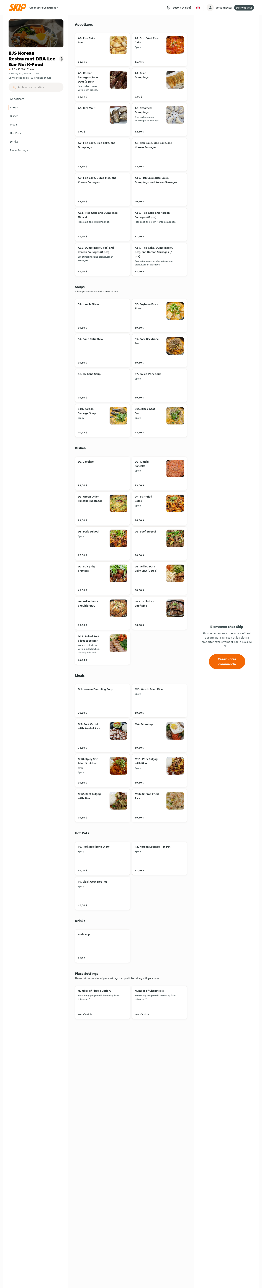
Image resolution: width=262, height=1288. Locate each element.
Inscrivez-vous (244, 7)
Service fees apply (19, 77)
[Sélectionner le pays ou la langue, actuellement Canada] (198, 8)
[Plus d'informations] (61, 59)
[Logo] (18, 7)
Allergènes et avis (41, 77)
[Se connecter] (210, 7)
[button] (36, 99)
